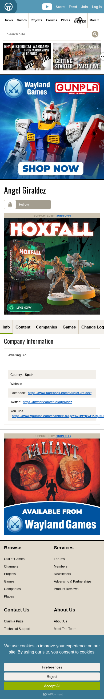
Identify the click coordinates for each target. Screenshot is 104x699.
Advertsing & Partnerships (72, 581)
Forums (51, 20)
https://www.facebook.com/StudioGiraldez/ (59, 393)
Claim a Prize (13, 621)
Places (65, 20)
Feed (73, 7)
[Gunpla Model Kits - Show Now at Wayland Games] (52, 127)
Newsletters (62, 574)
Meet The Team (65, 629)
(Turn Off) (63, 215)
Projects (36, 20)
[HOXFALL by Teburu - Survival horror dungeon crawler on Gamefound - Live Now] (52, 313)
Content (22, 327)
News (9, 20)
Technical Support (17, 629)
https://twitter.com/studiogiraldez (47, 402)
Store (60, 7)
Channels (11, 566)
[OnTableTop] (8, 6)
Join (84, 7)
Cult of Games (14, 559)
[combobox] (52, 34)
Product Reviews (66, 589)
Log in (97, 7)
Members (60, 566)
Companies (46, 327)
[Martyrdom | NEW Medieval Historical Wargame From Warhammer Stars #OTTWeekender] (27, 58)
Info (6, 327)
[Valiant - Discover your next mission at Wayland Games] (52, 534)
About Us (60, 621)
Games (22, 20)
